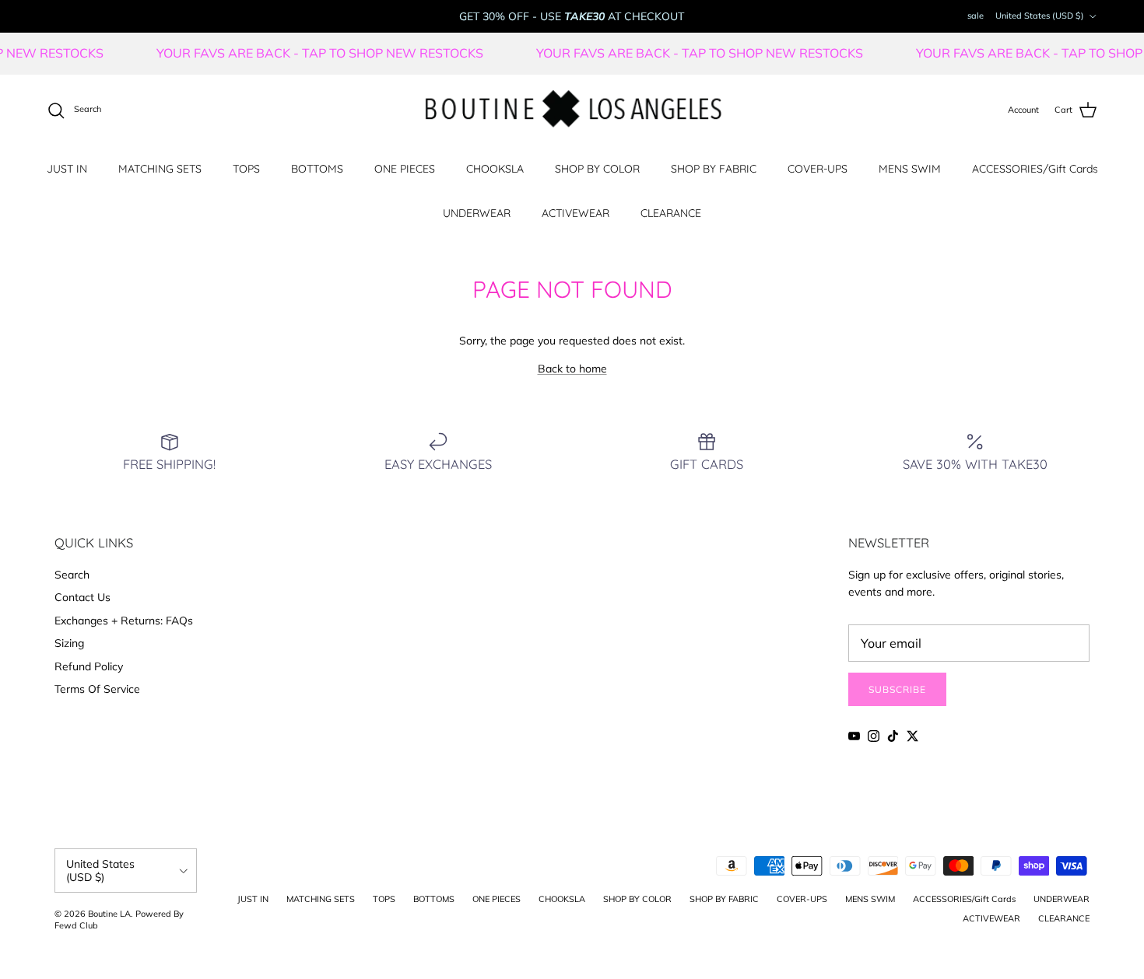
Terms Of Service (97, 689)
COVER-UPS (817, 169)
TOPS (246, 169)
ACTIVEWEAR (575, 213)
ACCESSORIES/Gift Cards (1035, 169)
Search (71, 575)
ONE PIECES (404, 169)
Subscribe (897, 689)
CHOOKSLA (495, 169)
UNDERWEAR (477, 213)
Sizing (69, 643)
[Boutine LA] (572, 110)
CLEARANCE (670, 213)
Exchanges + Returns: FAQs (123, 621)
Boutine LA (109, 913)
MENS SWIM (910, 169)
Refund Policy (88, 666)
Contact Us (82, 597)
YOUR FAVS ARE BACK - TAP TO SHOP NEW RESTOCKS (338, 53)
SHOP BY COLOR (597, 169)
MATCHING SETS (160, 169)
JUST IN (67, 169)
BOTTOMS (317, 169)
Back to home (572, 369)
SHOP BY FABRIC (713, 169)
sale (975, 15)
